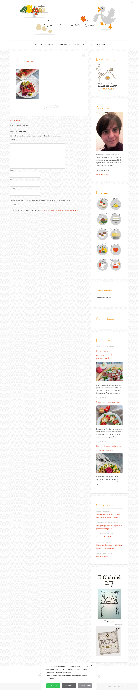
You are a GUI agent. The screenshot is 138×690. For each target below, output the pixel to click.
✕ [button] (92, 666)
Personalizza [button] (85, 686)
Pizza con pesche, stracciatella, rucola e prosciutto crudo (105, 354)
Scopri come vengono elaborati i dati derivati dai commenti (59, 210)
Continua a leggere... (102, 174)
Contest (76, 45)
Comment (12, 139)
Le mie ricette (64, 45)
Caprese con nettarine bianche (109, 402)
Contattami (100, 45)
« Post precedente (15, 120)
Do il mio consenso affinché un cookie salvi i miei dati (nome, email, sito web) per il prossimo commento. (40, 200)
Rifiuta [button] (69, 686)
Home (35, 45)
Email (12, 179)
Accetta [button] (54, 686)
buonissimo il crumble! (103, 537)
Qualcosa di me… (47, 45)
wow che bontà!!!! (102, 556)
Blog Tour (87, 45)
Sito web (12, 188)
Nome (12, 170)
